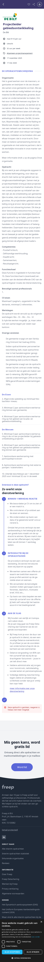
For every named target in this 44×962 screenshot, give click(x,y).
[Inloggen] (39, 4)
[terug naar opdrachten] (13, 4)
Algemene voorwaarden (13, 893)
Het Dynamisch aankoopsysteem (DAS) (20, 904)
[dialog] (22, 940)
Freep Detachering (10, 879)
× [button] (41, 922)
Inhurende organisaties (13, 858)
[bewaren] (28, 4)
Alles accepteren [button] (12, 952)
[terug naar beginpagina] (22, 787)
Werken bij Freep (10, 884)
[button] (22, 958)
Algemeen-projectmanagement (20, 53)
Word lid (22, 767)
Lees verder (35, 937)
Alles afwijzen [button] (33, 952)
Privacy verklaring (10, 888)
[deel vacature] (33, 4)
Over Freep (7, 874)
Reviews (5, 863)
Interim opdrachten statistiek (15, 853)
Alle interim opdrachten (13, 848)
